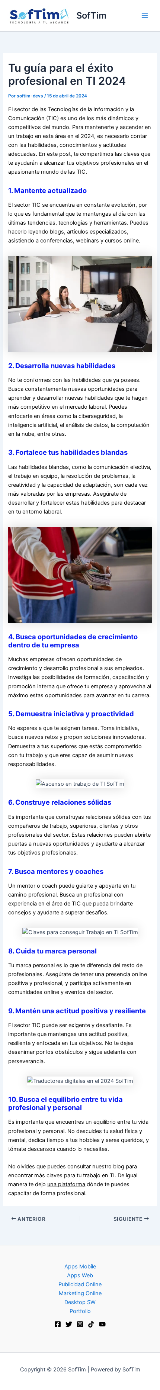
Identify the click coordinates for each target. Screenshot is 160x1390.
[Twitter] (68, 1324)
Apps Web (80, 1275)
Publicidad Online (80, 1284)
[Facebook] (57, 1324)
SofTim (91, 15)
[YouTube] (102, 1324)
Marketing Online (80, 1293)
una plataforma (66, 1184)
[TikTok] (91, 1324)
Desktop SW (80, 1302)
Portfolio (80, 1311)
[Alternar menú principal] (145, 15)
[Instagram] (80, 1324)
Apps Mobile (80, 1266)
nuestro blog (108, 1166)
